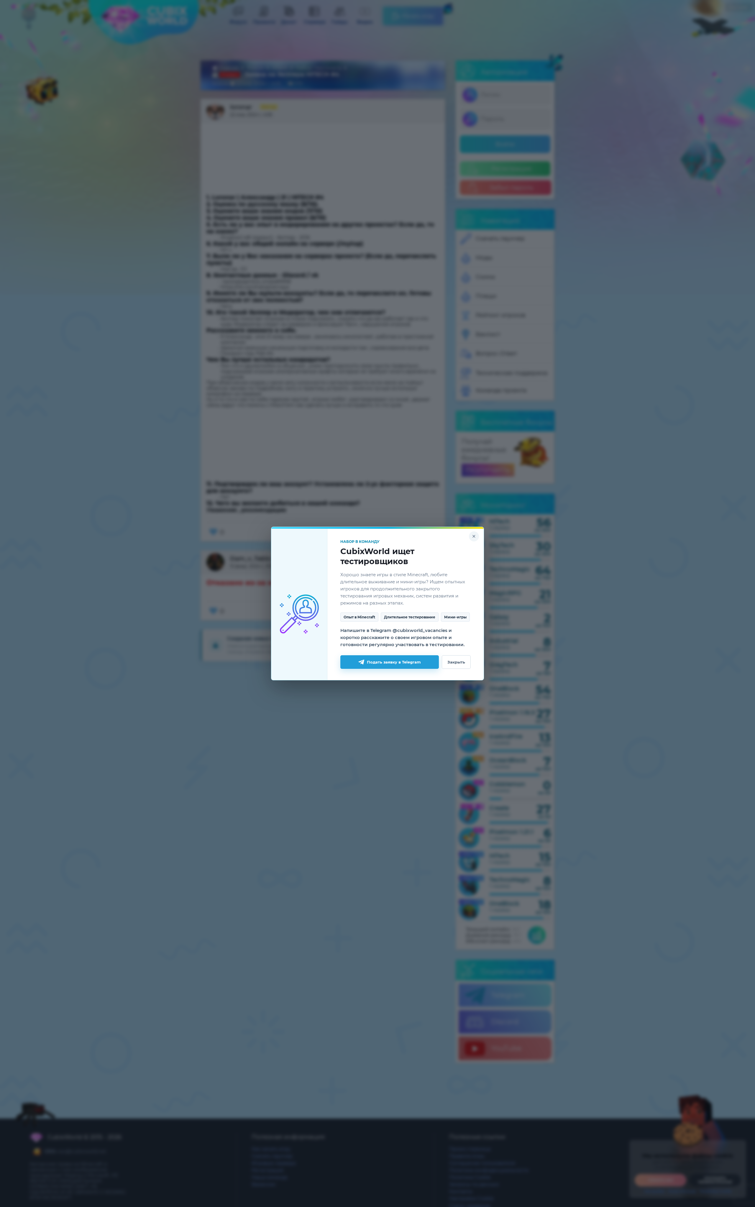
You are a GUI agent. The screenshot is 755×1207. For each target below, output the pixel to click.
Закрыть (456, 662)
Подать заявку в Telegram (394, 662)
